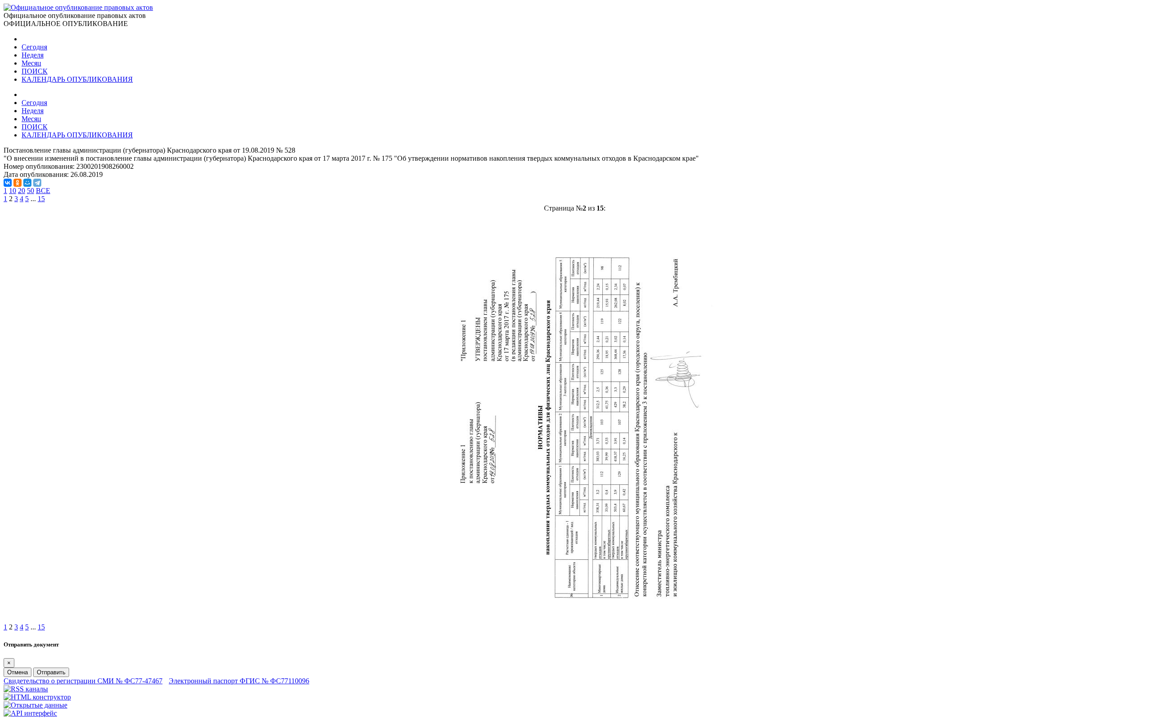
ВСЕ (43, 190)
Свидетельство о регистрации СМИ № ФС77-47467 (83, 681)
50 (30, 190)
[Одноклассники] (17, 183)
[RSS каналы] (26, 689)
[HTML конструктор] (37, 697)
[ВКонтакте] (8, 183)
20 (21, 190)
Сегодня (34, 47)
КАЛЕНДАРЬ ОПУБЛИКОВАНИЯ (77, 79)
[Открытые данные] (35, 705)
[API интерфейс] (30, 713)
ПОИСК (35, 71)
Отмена (17, 672)
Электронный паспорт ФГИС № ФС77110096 (239, 681)
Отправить (51, 672)
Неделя (33, 55)
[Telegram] (37, 183)
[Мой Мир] (27, 183)
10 (12, 190)
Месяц (31, 63)
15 (41, 198)
